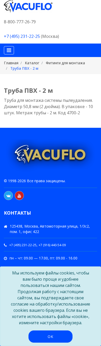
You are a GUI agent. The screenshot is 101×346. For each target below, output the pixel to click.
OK (50, 336)
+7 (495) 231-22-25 (22, 36)
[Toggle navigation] (9, 50)
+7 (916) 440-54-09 (52, 245)
